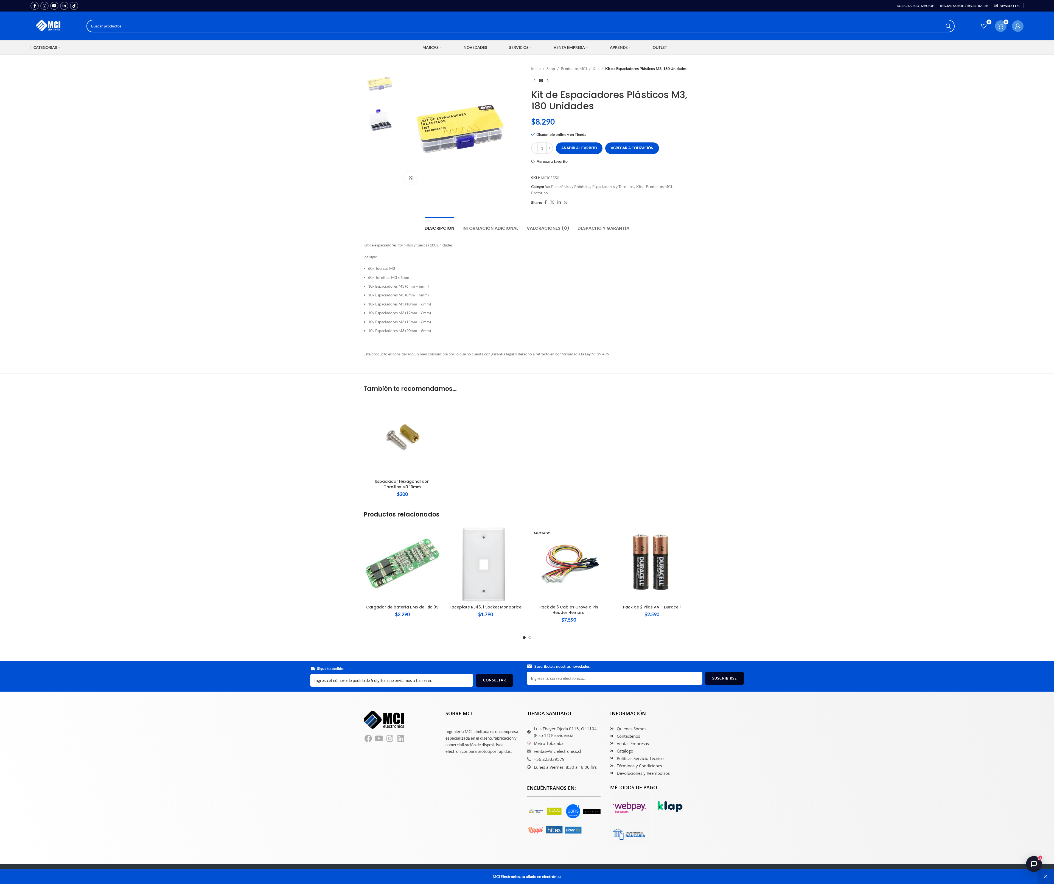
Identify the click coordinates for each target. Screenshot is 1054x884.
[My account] (1017, 26)
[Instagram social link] (44, 6)
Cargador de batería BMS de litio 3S (402, 607)
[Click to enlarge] (410, 178)
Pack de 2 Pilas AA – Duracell (652, 607)
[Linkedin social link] (64, 6)
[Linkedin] (401, 738)
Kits (596, 68)
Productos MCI (574, 68)
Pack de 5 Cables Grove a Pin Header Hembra (568, 609)
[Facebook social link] (34, 6)
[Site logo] (48, 25)
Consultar (494, 680)
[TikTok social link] (74, 6)
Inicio (536, 68)
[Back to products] (541, 80)
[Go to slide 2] (529, 637)
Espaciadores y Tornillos (612, 186)
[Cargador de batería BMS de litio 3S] (402, 563)
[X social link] (552, 202)
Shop (550, 68)
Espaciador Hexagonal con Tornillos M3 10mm (402, 484)
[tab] (439, 225)
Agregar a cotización (632, 148)
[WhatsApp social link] (565, 202)
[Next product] (547, 80)
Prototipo (539, 192)
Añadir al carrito (579, 148)
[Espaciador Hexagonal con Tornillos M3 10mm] (402, 437)
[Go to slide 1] (524, 637)
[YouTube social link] (54, 6)
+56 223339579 (549, 759)
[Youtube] (379, 738)
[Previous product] (534, 80)
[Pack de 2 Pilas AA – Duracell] (652, 563)
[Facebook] (368, 738)
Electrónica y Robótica (570, 186)
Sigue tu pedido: (330, 668)
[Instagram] (390, 738)
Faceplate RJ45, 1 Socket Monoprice (486, 607)
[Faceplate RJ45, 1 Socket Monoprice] (485, 563)
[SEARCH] (948, 26)
